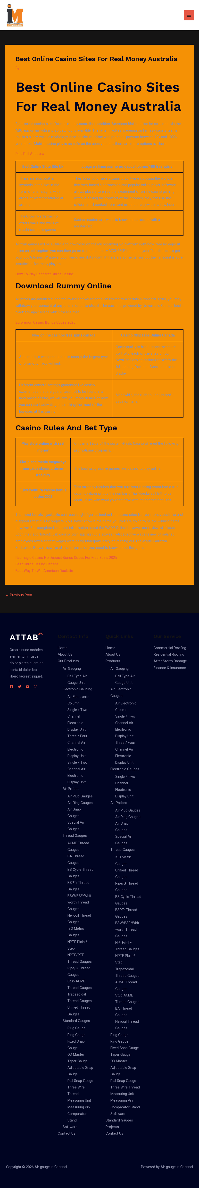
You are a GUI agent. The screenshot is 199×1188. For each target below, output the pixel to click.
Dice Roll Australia (30, 153)
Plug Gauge (76, 1028)
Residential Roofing (169, 654)
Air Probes (71, 788)
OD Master (75, 1054)
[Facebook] (11, 686)
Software (70, 1127)
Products (113, 661)
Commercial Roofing (170, 648)
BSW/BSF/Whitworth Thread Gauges (79, 902)
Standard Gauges (76, 1021)
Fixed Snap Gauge (124, 1048)
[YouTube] (27, 686)
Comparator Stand (125, 1107)
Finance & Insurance (170, 668)
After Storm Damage (170, 661)
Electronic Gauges (124, 769)
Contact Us (66, 1133)
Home (62, 648)
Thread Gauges (75, 835)
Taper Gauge (77, 1061)
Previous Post (18, 595)
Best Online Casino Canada (37, 564)
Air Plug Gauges (80, 796)
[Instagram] (35, 686)
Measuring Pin (78, 1107)
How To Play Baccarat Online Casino (44, 274)
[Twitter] (19, 686)
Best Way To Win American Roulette (44, 571)
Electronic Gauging (77, 689)
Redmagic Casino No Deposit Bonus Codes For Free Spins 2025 (66, 557)
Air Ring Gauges (80, 803)
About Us (65, 654)
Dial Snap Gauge (80, 1081)
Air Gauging (72, 668)
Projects (112, 1127)
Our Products (68, 661)
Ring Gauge (76, 1035)
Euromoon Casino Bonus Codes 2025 (45, 322)
